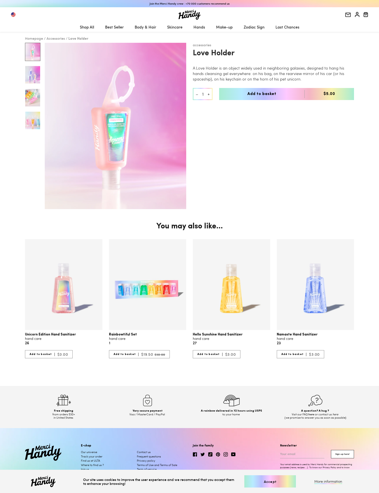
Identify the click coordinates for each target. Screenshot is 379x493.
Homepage (34, 38)
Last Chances (287, 27)
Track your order (91, 456)
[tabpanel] (115, 126)
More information (328, 481)
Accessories (55, 38)
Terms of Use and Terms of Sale (157, 465)
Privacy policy (146, 461)
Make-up (224, 27)
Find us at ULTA (90, 461)
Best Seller (114, 27)
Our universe (89, 452)
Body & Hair (145, 27)
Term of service (147, 469)
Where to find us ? (92, 465)
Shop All (87, 27)
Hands (199, 27)
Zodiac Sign (254, 27)
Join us (85, 469)
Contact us (144, 452)
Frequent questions (149, 456)
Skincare (174, 27)
